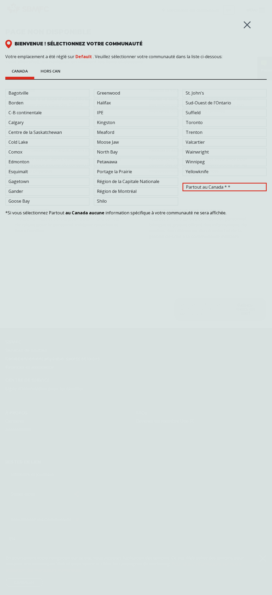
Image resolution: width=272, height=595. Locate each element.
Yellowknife (197, 172)
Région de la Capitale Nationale (128, 181)
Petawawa (107, 162)
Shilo (102, 201)
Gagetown (18, 181)
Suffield (193, 113)
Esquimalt (18, 172)
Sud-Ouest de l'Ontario (208, 103)
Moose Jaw (108, 142)
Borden (15, 103)
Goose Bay (19, 201)
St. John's (195, 93)
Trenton (194, 132)
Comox (15, 152)
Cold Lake (18, 142)
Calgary (16, 122)
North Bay (107, 152)
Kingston (106, 122)
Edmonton (18, 162)
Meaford (105, 132)
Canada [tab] (20, 71)
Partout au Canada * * (208, 187)
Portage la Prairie (114, 172)
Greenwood (108, 93)
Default (83, 57)
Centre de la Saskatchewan (35, 132)
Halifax (104, 103)
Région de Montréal (117, 191)
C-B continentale (25, 113)
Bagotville (18, 93)
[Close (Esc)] (247, 24)
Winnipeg (195, 162)
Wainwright (197, 152)
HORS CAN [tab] (50, 71)
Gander (15, 191)
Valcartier (195, 142)
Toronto (194, 122)
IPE (100, 113)
